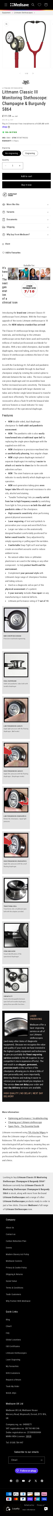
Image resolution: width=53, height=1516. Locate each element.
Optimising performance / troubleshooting (28, 1118)
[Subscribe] (41, 1460)
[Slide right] (33, 73)
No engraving (11, 153)
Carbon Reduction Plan (16, 1241)
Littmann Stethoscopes (12, 88)
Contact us (10, 1234)
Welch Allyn (11, 1393)
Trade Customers (13, 1294)
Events (9, 1247)
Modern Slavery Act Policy (17, 1254)
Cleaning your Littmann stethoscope (25, 1122)
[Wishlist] (39, 4)
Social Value (11, 1281)
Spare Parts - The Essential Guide (23, 1126)
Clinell (8, 1326)
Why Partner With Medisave (18, 1301)
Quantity (5, 160)
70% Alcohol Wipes (37, 1132)
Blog (8, 1319)
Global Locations (13, 1339)
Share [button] (7, 244)
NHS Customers (13, 1373)
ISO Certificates (13, 1346)
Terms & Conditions (14, 1288)
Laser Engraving (13, 1359)
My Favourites (12, 1366)
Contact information (28, 1510)
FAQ (7, 1333)
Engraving (30, 153)
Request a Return (13, 1380)
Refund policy (29, 1505)
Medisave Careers (14, 1261)
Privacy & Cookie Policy (16, 1267)
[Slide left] (20, 73)
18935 (28, 1436)
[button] (6, 4)
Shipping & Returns (14, 1274)
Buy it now (26, 185)
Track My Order (12, 1386)
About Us (10, 1227)
